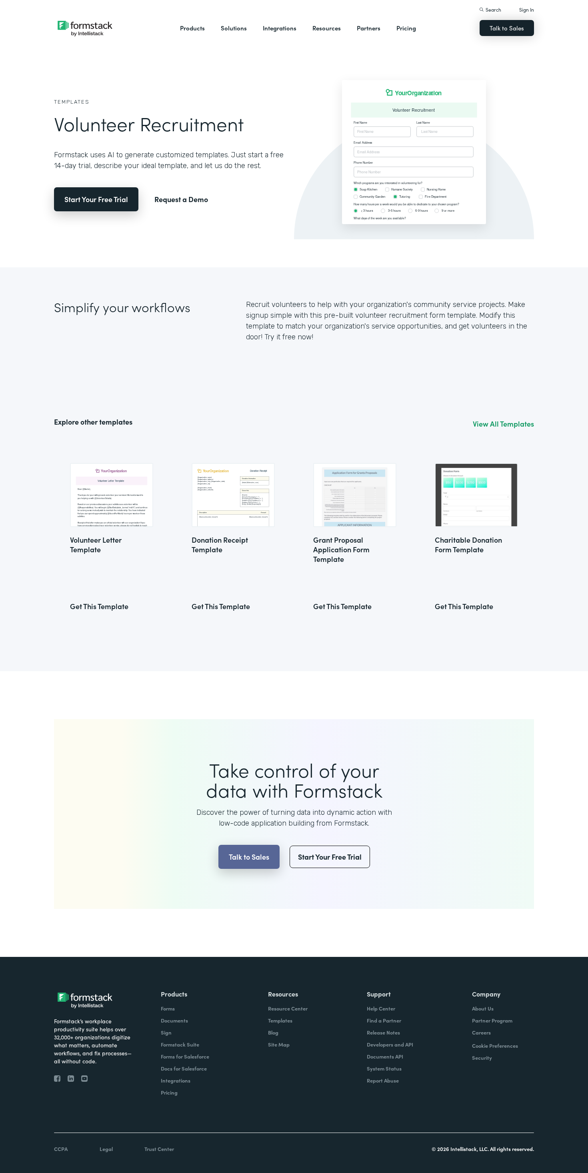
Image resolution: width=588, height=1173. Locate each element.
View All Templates (503, 424)
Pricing (406, 28)
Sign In (526, 9)
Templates (72, 102)
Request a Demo (181, 199)
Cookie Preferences (495, 1045)
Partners (368, 28)
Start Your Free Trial (96, 199)
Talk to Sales (507, 28)
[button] (192, 28)
